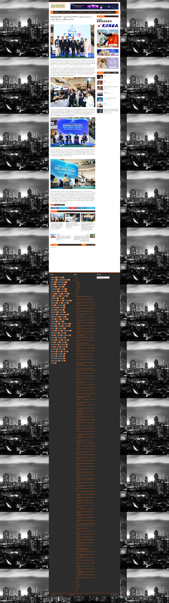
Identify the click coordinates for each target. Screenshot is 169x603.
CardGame (60, 356)
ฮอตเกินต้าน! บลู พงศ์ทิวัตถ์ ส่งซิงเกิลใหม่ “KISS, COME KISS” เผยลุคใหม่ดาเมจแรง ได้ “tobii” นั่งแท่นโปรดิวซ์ (72, 224)
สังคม (99, 12)
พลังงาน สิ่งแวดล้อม (91, 12)
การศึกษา (62, 289)
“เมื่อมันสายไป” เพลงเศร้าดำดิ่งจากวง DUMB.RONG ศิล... (83, 397)
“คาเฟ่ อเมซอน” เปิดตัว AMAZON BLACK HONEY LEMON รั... (84, 363)
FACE (105, 81)
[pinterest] (116, 595)
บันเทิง (60, 277)
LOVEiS (64, 319)
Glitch (105, 75)
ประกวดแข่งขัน (60, 305)
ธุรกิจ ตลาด (53, 279)
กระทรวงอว (53, 328)
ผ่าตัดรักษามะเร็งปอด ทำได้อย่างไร (83, 343)
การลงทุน (52, 330)
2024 (76, 280)
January (77, 586)
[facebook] (111, 595)
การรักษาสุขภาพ (57, 204)
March (77, 582)
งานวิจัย (52, 305)
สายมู (59, 351)
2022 (76, 590)
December (78, 282)
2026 (76, 277)
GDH (63, 316)
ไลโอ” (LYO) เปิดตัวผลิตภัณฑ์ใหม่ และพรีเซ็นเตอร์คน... (83, 403)
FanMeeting (66, 335)
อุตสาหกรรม (61, 328)
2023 (76, 588)
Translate (101, 279)
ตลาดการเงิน (53, 314)
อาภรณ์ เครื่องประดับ (62, 314)
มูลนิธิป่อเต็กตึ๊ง (53, 298)
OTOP (52, 346)
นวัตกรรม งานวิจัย (61, 282)
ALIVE (105, 103)
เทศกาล (59, 326)
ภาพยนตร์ (58, 335)
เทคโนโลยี (67, 300)
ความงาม (61, 312)
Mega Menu (56, 12)
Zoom (63, 342)
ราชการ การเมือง (107, 12)
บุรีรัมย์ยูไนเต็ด (60, 353)
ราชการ (52, 282)
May (77, 295)
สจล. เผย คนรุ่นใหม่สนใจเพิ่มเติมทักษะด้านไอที (85, 523)
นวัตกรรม (52, 326)
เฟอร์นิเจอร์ (53, 356)
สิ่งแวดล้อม (60, 309)
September (78, 287)
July (77, 291)
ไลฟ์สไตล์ (63, 12)
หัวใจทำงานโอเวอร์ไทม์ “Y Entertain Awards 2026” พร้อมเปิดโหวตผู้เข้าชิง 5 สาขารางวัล (111, 111)
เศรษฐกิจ (70, 12)
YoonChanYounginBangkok (57, 358)
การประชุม (53, 337)
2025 (76, 279)
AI (58, 319)
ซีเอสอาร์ (62, 291)
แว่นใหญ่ (52, 363)
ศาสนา (52, 342)
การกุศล (52, 293)
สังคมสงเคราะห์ (53, 300)
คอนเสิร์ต (52, 309)
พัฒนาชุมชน (53, 351)
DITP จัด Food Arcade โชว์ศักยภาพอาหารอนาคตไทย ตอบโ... (84, 335)
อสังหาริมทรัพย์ (53, 312)
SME (57, 342)
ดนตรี (65, 293)
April (77, 581)
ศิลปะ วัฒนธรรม (60, 337)
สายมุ (62, 360)
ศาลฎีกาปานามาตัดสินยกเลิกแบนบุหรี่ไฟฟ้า (85, 368)
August (77, 289)
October (78, 286)
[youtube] (115, 595)
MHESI (64, 346)
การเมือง (52, 319)
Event (61, 307)
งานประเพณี (53, 321)
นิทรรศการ (53, 353)
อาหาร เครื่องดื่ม (53, 289)
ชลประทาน (61, 349)
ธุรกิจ (59, 293)
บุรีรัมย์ (52, 335)
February (78, 584)
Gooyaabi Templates (79, 594)
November (78, 284)
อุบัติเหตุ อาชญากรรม (54, 316)
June (77, 293)
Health (66, 326)
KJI (57, 594)
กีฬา (60, 300)
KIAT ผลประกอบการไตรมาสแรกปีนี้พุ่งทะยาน (85, 477)
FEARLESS (106, 92)
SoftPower (53, 349)
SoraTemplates (66, 594)
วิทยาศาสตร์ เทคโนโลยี (79, 12)
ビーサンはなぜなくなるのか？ (110, 98)
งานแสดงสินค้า (53, 307)
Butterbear (63, 344)
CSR (60, 298)
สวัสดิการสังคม (66, 330)
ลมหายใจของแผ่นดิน (54, 360)
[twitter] (113, 595)
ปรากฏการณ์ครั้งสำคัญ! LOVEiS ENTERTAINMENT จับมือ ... (82, 549)
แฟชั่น (65, 351)
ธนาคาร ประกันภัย (54, 344)
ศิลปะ (59, 330)
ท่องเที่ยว (52, 286)
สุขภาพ (60, 321)
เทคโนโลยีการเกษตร (64, 323)
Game (58, 346)
